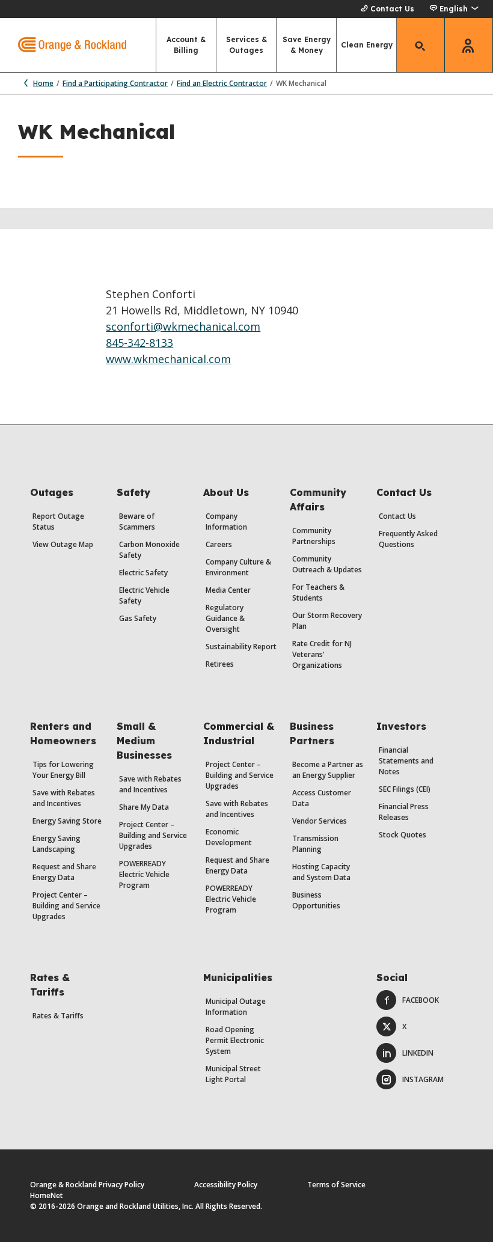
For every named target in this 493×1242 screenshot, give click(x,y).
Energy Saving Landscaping (56, 843)
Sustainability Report (241, 646)
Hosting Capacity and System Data (321, 872)
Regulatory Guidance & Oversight (225, 618)
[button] (453, 9)
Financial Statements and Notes (406, 761)
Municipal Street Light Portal (233, 1073)
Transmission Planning (315, 843)
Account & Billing (186, 45)
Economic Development (229, 837)
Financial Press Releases (404, 811)
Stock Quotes (402, 835)
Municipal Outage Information (236, 1006)
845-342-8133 (139, 342)
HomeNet (46, 1195)
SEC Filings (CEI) (404, 789)
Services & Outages (246, 45)
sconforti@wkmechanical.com (183, 326)
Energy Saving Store (67, 821)
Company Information (226, 521)
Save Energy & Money (307, 45)
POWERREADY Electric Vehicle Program (144, 874)
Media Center (228, 590)
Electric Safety (143, 572)
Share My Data (144, 807)
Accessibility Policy (225, 1184)
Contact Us (392, 8)
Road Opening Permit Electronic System (235, 1040)
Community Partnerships (313, 535)
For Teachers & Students (318, 592)
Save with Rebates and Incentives (63, 798)
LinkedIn (417, 1053)
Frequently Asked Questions (408, 538)
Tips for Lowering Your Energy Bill (63, 769)
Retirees (220, 664)
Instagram (423, 1079)
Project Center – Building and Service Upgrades (66, 906)
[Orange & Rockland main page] (63, 45)
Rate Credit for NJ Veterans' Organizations (322, 654)
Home (43, 83)
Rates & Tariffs (58, 1016)
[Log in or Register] (469, 45)
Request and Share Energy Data (64, 872)
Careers (219, 544)
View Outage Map (62, 544)
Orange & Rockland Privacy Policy (87, 1184)
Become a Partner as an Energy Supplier (327, 769)
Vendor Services (319, 821)
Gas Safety (137, 618)
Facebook (420, 1000)
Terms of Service (336, 1184)
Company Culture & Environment (238, 567)
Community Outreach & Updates (327, 564)
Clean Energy (367, 44)
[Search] (421, 45)
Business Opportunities (316, 900)
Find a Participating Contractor (115, 83)
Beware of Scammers (137, 521)
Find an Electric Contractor (222, 83)
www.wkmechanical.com (168, 359)
